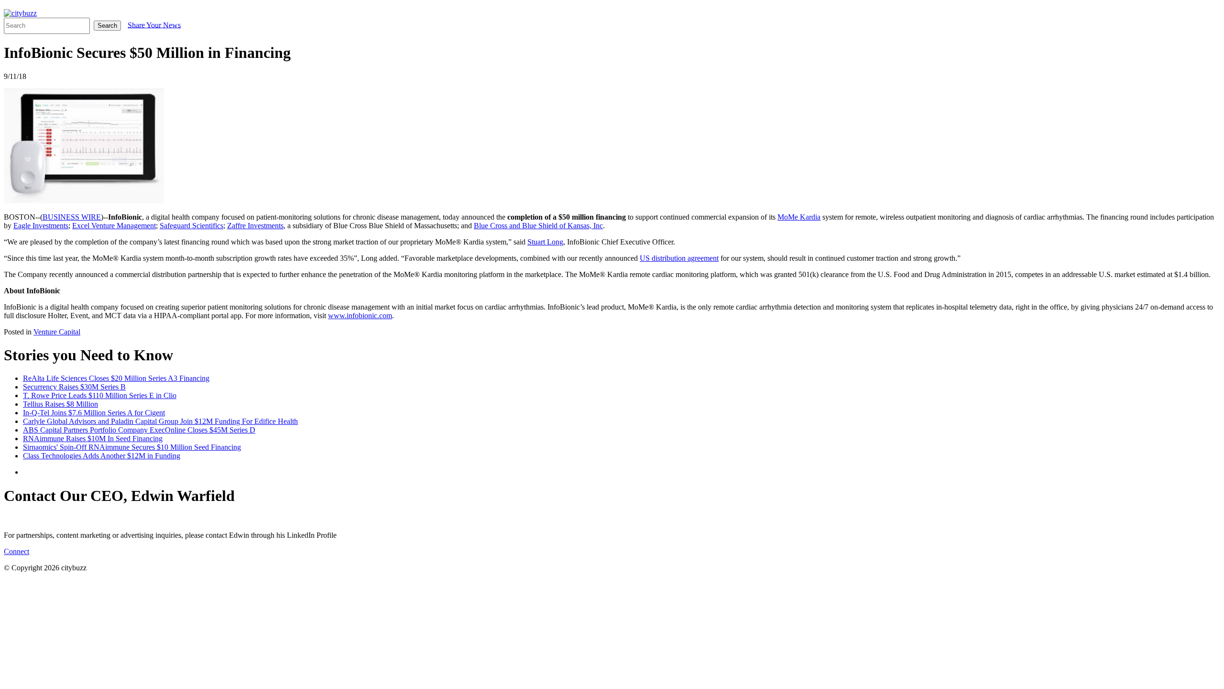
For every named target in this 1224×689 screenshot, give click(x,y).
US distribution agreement (679, 258)
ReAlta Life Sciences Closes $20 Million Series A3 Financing (116, 378)
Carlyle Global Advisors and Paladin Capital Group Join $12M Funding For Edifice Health (160, 421)
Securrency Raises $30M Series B (74, 387)
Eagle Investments (40, 226)
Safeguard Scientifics (191, 226)
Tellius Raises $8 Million (60, 404)
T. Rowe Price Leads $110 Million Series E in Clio (99, 395)
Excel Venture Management (114, 226)
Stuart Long (545, 242)
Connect (16, 551)
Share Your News (154, 25)
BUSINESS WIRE (72, 217)
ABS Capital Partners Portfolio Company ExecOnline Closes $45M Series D (139, 430)
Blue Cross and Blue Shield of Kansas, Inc (538, 226)
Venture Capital (56, 332)
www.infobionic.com (360, 315)
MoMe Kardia (798, 217)
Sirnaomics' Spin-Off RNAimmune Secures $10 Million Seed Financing (132, 447)
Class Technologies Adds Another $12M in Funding (101, 456)
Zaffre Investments (255, 226)
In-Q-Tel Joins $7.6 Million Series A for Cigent (94, 413)
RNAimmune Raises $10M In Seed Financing (93, 438)
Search (107, 25)
